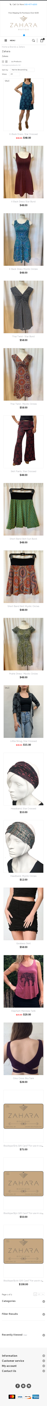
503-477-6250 (30, 4)
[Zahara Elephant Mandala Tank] (23, 981)
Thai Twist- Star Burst (23, 336)
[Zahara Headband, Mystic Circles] (23, 846)
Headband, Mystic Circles (23, 876)
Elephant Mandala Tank (23, 1011)
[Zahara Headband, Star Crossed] (23, 779)
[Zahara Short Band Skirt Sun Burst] (23, 509)
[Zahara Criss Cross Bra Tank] (23, 1049)
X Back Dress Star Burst (23, 201)
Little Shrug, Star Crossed (23, 741)
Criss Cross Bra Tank (23, 1078)
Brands (13, 47)
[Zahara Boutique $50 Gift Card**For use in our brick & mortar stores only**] (23, 1183)
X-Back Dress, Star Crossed (23, 134)
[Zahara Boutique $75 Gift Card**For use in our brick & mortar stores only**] (23, 1116)
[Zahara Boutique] (24, 20)
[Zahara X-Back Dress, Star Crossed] (23, 104)
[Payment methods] (23, 1398)
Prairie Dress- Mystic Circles (23, 673)
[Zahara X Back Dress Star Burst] (23, 172)
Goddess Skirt (23, 943)
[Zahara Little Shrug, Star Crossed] (23, 711)
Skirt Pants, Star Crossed (23, 471)
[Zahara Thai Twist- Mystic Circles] (23, 374)
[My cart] (41, 40)
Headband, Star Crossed (23, 808)
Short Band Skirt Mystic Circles (23, 606)
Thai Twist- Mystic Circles (23, 404)
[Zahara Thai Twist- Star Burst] (23, 307)
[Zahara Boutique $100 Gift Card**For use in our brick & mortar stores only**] (23, 1251)
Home (4, 47)
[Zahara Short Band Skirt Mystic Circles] (23, 576)
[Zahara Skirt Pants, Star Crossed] (23, 442)
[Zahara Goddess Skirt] (23, 914)
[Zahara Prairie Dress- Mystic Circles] (23, 644)
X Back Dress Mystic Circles (23, 269)
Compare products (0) (11, 65)
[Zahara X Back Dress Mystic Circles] (23, 239)
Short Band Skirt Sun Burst (23, 539)
